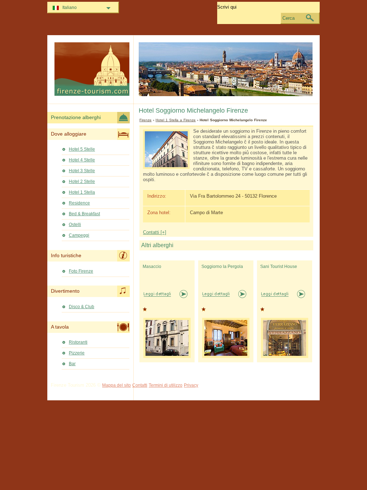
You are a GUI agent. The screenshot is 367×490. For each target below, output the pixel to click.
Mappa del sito (116, 385)
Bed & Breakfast (84, 213)
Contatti (139, 385)
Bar (72, 363)
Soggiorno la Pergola (222, 266)
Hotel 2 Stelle (82, 181)
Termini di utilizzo (165, 385)
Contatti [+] (154, 232)
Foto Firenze (81, 271)
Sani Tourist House (278, 266)
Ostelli (75, 224)
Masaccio (152, 266)
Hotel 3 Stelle (82, 170)
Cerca (288, 18)
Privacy (191, 385)
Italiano (69, 7)
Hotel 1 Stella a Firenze (176, 120)
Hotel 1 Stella (82, 192)
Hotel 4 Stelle (82, 159)
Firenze (145, 120)
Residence (79, 203)
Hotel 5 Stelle (82, 149)
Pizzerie (77, 352)
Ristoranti (78, 342)
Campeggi (79, 235)
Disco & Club (81, 306)
